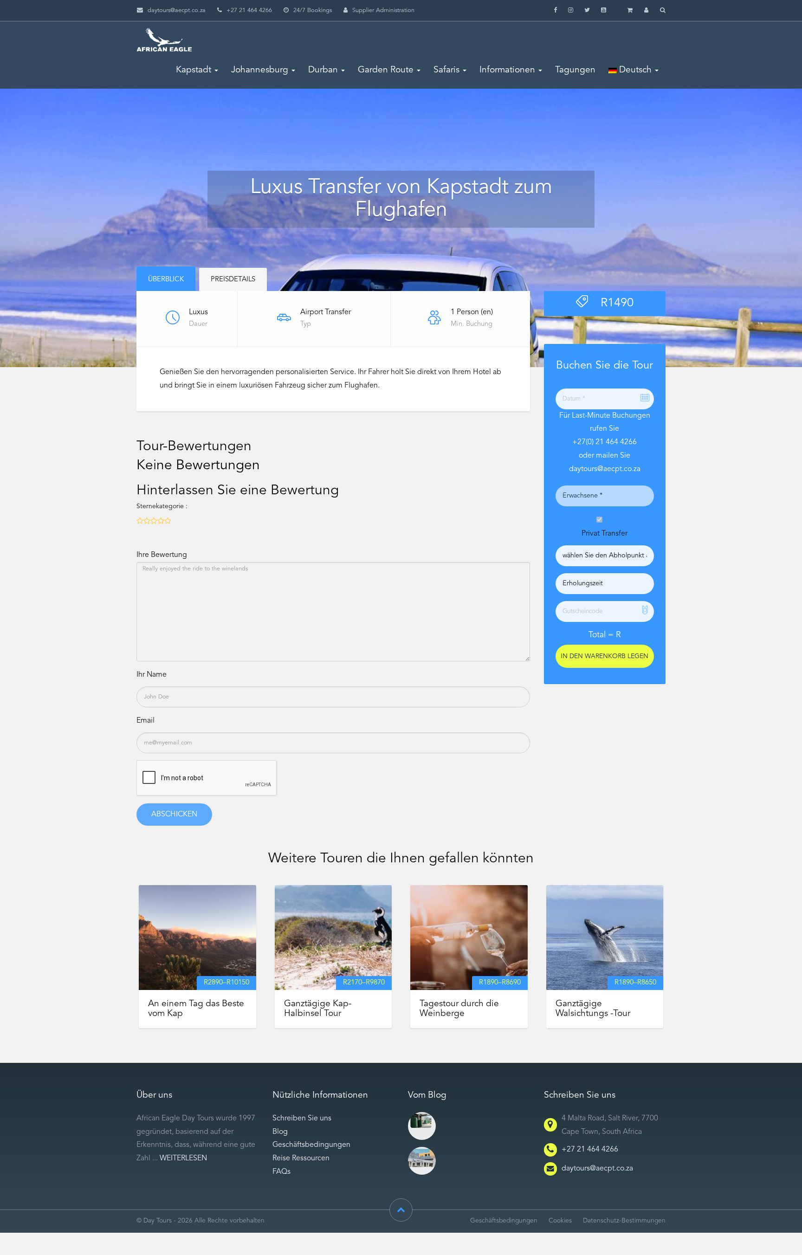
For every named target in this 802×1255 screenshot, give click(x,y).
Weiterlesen (183, 1158)
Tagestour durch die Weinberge (459, 1008)
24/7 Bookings (312, 10)
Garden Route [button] (386, 70)
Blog (280, 1132)
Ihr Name (151, 675)
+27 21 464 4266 (590, 1149)
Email (145, 721)
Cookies (560, 1221)
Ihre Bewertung (161, 555)
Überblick (166, 279)
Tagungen (575, 70)
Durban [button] (323, 70)
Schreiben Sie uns (301, 1118)
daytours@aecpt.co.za (177, 10)
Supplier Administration (383, 10)
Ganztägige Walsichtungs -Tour (593, 1008)
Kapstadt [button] (193, 70)
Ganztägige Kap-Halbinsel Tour (317, 1008)
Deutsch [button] (634, 70)
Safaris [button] (446, 70)
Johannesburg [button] (259, 70)
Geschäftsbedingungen (311, 1145)
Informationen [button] (507, 70)
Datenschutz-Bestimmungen (624, 1221)
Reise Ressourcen (301, 1158)
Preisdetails (233, 279)
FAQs (281, 1172)
